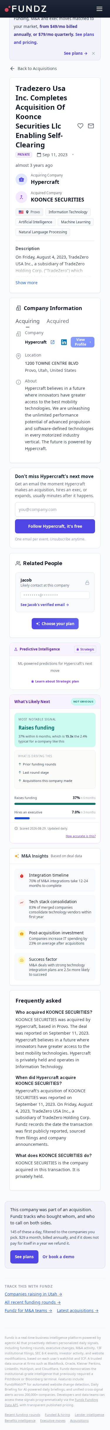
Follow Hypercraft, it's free (55, 526)
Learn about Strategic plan (57, 681)
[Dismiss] (93, 53)
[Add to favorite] (80, 125)
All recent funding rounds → (33, 1302)
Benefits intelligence (20, 1420)
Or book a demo (58, 1256)
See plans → (76, 53)
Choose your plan (58, 623)
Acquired (58, 320)
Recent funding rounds (22, 1414)
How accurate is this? (81, 836)
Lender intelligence (89, 1414)
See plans (24, 1256)
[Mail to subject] (90, 125)
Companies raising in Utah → (33, 1294)
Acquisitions (79, 1420)
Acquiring (28, 320)
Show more (27, 282)
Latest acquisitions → (78, 1310)
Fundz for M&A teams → (28, 1310)
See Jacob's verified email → (45, 604)
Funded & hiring (57, 1414)
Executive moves (52, 1420)
